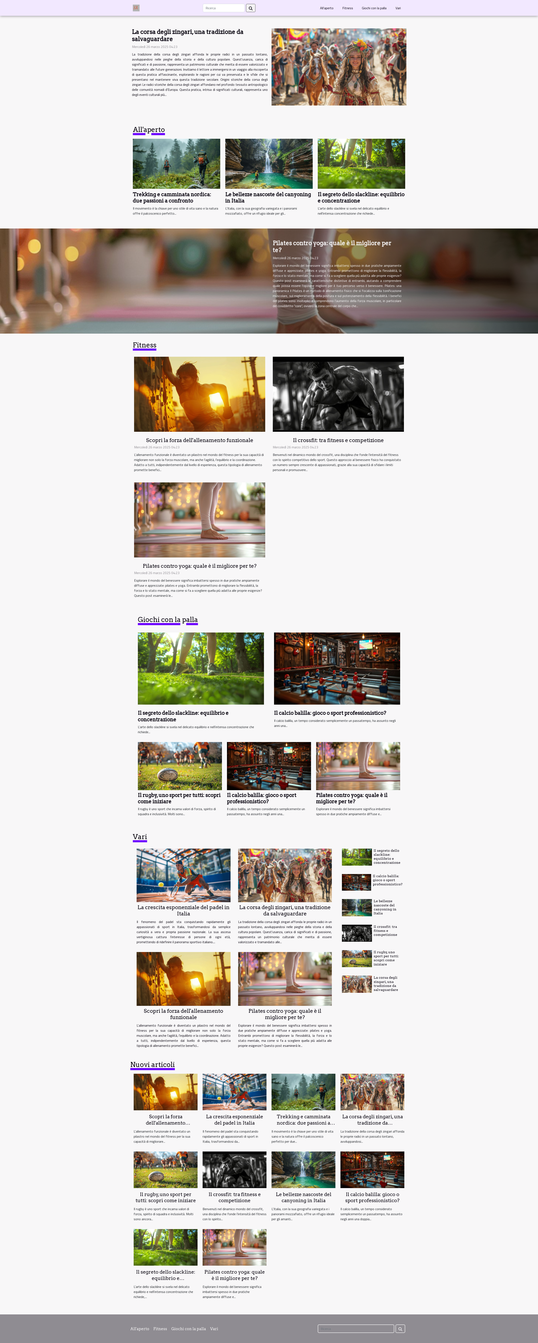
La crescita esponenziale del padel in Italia (183, 910)
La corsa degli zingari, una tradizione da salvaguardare (188, 35)
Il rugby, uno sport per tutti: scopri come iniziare (386, 958)
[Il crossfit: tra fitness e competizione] (338, 393)
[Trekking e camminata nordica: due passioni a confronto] (176, 163)
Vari (398, 8)
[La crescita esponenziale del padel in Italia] (184, 875)
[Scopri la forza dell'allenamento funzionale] (199, 393)
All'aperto (327, 8)
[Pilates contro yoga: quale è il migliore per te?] (199, 519)
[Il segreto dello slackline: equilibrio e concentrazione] (361, 163)
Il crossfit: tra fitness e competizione (338, 440)
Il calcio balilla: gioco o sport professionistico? (261, 798)
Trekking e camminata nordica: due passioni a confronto (172, 197)
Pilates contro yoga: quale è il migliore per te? (332, 246)
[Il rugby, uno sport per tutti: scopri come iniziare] (180, 765)
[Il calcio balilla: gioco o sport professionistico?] (269, 765)
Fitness (347, 8)
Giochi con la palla (374, 8)
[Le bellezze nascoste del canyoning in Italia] (269, 163)
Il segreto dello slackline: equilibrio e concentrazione (387, 857)
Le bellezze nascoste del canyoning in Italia (385, 907)
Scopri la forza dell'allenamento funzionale (199, 440)
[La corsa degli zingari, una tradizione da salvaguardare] (339, 67)
